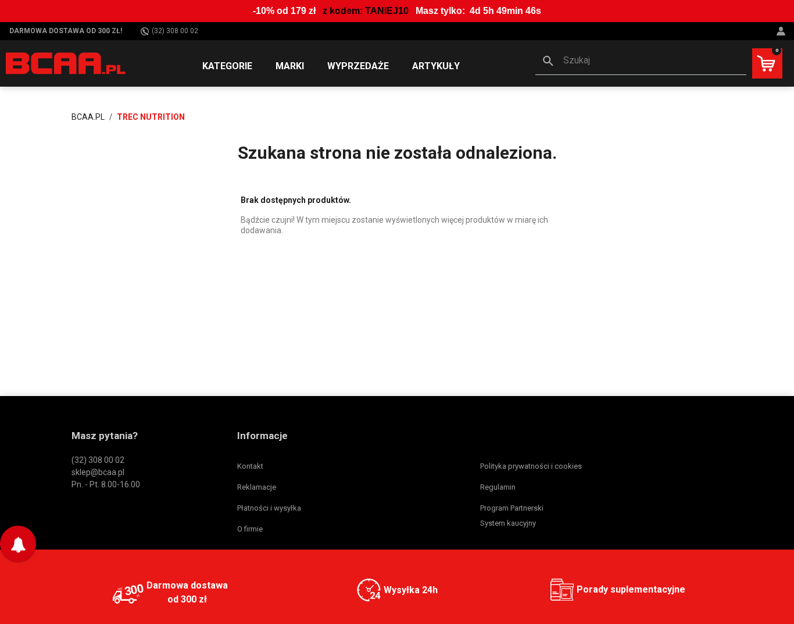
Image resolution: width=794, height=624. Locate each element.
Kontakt (250, 466)
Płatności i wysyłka (269, 508)
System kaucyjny (508, 523)
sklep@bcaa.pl (97, 472)
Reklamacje (256, 487)
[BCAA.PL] (66, 62)
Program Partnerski (511, 508)
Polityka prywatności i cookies (531, 466)
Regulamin (498, 487)
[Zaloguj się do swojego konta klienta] (782, 31)
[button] (641, 61)
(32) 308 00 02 (175, 31)
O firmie (250, 529)
